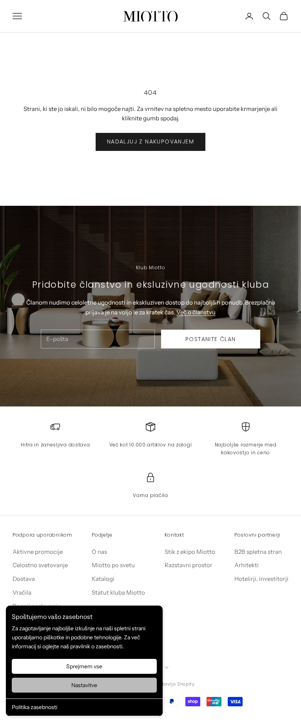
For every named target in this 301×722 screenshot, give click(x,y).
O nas (99, 551)
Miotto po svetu (113, 565)
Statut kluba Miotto (118, 592)
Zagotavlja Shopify (173, 684)
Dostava (24, 578)
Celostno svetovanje (40, 565)
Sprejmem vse (84, 666)
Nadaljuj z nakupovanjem (150, 141)
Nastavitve (84, 685)
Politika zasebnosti (34, 707)
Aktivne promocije (38, 551)
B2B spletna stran (258, 551)
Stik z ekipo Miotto (190, 551)
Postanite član (210, 339)
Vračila (22, 592)
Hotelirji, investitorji (261, 578)
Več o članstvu (196, 312)
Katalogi (103, 578)
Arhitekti (246, 565)
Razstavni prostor (188, 565)
